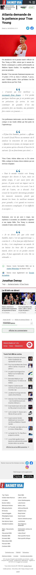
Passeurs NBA (6, 543)
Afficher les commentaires (18, 330)
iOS (18, 477)
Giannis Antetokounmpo (25, 518)
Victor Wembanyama (24, 500)
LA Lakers (5, 500)
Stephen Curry (22, 511)
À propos (16, 556)
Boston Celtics (6, 503)
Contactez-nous (9, 552)
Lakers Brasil (21, 533)
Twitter (28, 28)
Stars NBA (21, 495)
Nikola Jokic (21, 505)
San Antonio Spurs (7, 521)
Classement (19, 346)
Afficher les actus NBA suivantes (16, 447)
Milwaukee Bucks (7, 508)
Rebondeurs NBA (7, 541)
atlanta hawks (14, 284)
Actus (5, 346)
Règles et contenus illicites (22, 319)
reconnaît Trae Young (11, 95)
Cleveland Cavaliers (7, 524)
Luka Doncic (21, 503)
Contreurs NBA (6, 546)
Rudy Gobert (21, 513)
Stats (11, 346)
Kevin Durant (21, 516)
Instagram (27, 467)
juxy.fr (18, 571)
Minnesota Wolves (7, 505)
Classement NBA (7, 533)
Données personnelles (26, 556)
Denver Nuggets (6, 513)
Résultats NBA (6, 536)
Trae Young (24, 284)
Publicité (18, 552)
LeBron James (22, 497)
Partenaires (26, 552)
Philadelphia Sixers (7, 516)
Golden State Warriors (8, 497)
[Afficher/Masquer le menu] (33, 2)
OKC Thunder (6, 518)
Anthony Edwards (23, 508)
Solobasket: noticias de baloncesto (25, 529)
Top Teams (5, 495)
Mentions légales (6, 556)
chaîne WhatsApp (13, 269)
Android (29, 477)
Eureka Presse (28, 566)
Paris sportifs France (24, 536)
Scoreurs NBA (6, 538)
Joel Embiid (21, 521)
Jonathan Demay (12, 280)
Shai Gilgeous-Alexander (22, 524)
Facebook (32, 28)
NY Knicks (5, 511)
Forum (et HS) (6, 319)
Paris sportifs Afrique (24, 538)
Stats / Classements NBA (8, 529)
